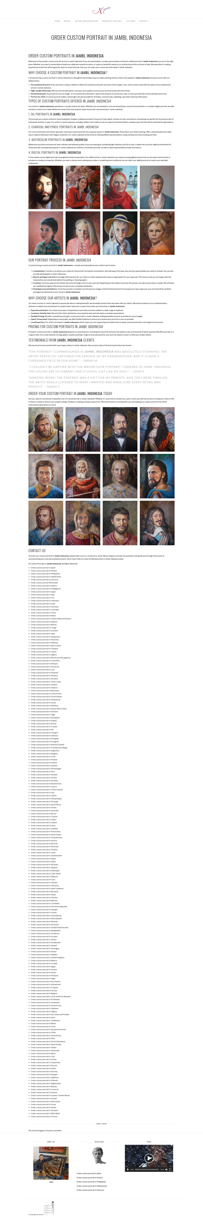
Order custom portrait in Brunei (43, 723)
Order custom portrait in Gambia (44, 849)
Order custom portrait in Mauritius (45, 639)
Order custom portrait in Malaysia (44, 975)
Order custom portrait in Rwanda (44, 921)
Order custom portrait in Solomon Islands (47, 744)
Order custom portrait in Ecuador (44, 936)
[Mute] (166, 1169)
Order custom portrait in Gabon (44, 819)
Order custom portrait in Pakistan (44, 642)
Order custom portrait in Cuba (43, 756)
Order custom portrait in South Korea (46, 1035)
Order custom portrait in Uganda (44, 867)
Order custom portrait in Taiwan (44, 1047)
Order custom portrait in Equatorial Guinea (48, 1029)
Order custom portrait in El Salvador (45, 999)
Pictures (130, 21)
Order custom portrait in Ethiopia (44, 663)
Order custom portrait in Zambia (44, 684)
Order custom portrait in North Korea (46, 1005)
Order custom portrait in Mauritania (45, 1101)
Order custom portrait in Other (43, 1032)
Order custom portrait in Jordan (44, 912)
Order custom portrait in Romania (44, 891)
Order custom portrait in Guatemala (45, 1062)
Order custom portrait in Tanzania (44, 1110)
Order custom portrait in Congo (43, 627)
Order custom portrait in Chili (43, 1056)
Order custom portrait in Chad (43, 1026)
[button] (149, 1158)
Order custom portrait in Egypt (43, 966)
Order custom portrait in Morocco (44, 579)
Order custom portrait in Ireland (44, 822)
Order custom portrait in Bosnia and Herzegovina (50, 657)
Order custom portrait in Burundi (44, 843)
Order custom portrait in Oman (43, 1104)
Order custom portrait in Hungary (44, 732)
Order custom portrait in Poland (44, 571)
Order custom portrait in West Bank (45, 1113)
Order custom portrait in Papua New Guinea (48, 708)
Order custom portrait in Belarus (44, 960)
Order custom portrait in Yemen (44, 651)
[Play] (128, 1169)
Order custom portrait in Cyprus (44, 786)
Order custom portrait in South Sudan (46, 834)
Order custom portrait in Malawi (44, 945)
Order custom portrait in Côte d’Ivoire (46, 693)
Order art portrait (112, 21)
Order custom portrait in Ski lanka (44, 864)
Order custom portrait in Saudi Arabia (46, 1044)
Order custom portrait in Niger (43, 978)
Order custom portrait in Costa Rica (45, 660)
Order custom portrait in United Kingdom (47, 957)
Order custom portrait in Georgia (44, 909)
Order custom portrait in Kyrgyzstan (45, 636)
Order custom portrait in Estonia (44, 1092)
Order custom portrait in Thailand (44, 648)
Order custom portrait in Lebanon (44, 735)
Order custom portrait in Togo (43, 714)
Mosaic (67, 21)
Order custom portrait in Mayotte (44, 672)
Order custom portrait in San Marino (45, 981)
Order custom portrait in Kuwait (44, 1098)
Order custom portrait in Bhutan (44, 1086)
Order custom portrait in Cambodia (45, 903)
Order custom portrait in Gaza (43, 879)
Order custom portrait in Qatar (43, 861)
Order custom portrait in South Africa (46, 804)
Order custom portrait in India (43, 603)
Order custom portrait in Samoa (43, 951)
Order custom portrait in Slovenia (44, 711)
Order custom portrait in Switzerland (46, 984)
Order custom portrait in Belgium (44, 993)
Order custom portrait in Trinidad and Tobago (49, 747)
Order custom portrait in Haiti (43, 633)
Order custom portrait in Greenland (45, 1002)
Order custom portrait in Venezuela (45, 1050)
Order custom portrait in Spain (43, 567)
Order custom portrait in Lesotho (44, 765)
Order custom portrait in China (43, 612)
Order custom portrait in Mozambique (46, 798)
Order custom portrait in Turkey (44, 807)
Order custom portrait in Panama (44, 675)
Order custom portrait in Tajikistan (45, 1077)
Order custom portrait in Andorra (44, 687)
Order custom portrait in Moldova (44, 705)
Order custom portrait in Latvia (43, 702)
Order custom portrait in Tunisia (44, 777)
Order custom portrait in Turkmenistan (46, 837)
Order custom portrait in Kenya (43, 972)
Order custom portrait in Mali (43, 1038)
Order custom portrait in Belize (43, 1023)
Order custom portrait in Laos (43, 669)
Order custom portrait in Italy (43, 594)
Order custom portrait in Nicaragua (45, 948)
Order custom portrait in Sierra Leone (46, 645)
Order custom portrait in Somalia (44, 774)
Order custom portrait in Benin (43, 1053)
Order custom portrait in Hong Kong (45, 699)
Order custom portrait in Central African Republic (51, 996)
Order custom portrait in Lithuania (45, 885)
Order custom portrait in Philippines (45, 573)
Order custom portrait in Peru (43, 771)
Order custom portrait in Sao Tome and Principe (50, 1014)
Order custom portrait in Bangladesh (45, 930)
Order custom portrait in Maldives (44, 1008)
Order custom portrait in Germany (45, 606)
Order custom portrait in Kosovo (44, 1065)
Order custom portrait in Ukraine (44, 897)
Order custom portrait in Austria (44, 840)
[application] (149, 1158)
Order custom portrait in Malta (43, 1068)
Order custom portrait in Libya (43, 825)
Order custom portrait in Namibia (44, 828)
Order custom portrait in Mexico (44, 586)
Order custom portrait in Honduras (45, 666)
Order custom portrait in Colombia (45, 609)
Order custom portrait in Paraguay (45, 741)
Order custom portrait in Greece (44, 969)
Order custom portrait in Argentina (45, 750)
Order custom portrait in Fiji (42, 729)
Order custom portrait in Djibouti (44, 876)
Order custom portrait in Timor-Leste (46, 681)
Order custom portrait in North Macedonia (48, 1041)
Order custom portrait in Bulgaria (44, 753)
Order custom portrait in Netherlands (46, 576)
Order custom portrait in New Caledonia (47, 888)
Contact (143, 21)
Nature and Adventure (86, 21)
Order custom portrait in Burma (43, 813)
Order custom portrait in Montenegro (46, 768)
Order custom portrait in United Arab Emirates (49, 927)
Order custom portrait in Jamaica (44, 882)
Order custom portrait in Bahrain (44, 900)
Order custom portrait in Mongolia (45, 738)
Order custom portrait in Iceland (44, 762)
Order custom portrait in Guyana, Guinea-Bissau (50, 1095)
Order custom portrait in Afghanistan (46, 1083)
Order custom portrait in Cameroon (45, 933)
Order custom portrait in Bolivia (44, 624)
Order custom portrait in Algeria (44, 654)
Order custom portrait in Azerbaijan (45, 870)
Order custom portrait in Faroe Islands (46, 696)
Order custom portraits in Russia (44, 990)
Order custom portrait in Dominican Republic (49, 906)
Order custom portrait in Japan (43, 591)
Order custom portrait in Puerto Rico (46, 831)
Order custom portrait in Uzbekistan (45, 1020)
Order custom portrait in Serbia (43, 1107)
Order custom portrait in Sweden (44, 954)
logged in (42, 1130)
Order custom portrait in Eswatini (44, 630)
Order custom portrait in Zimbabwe (45, 717)
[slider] (147, 1169)
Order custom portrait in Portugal (44, 801)
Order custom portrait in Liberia (44, 795)
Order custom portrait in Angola (44, 720)
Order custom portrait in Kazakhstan (46, 942)
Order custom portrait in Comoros (45, 1089)
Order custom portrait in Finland (44, 759)
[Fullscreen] (170, 1169)
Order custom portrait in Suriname (45, 924)
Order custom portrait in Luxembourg (46, 915)
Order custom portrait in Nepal (43, 858)
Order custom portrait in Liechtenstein (46, 855)
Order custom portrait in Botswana (45, 690)
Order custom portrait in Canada (44, 963)
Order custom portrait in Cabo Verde (46, 873)
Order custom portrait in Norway (44, 1071)
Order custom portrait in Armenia (44, 780)
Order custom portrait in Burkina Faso (46, 783)
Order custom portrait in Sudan (43, 894)
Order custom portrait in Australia (44, 810)
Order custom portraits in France (44, 1116)
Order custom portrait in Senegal (44, 1074)
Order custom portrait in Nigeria (44, 1011)
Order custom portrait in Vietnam (44, 1080)
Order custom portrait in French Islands (47, 789)
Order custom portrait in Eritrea (44, 1059)
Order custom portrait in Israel (43, 852)
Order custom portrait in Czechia (44, 816)
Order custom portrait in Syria (43, 1017)
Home (57, 21)
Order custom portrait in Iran (42, 597)
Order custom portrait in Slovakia (44, 678)
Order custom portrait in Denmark (45, 846)
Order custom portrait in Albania (44, 621)
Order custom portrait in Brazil (43, 615)
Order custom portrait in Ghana (43, 939)
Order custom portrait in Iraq (42, 792)
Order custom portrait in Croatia (44, 726)
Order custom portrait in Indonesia (45, 600)
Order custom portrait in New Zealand (46, 918)
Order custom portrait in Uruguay (44, 987)
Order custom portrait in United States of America (51, 618)
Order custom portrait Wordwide (44, 582)
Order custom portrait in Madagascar (46, 588)
